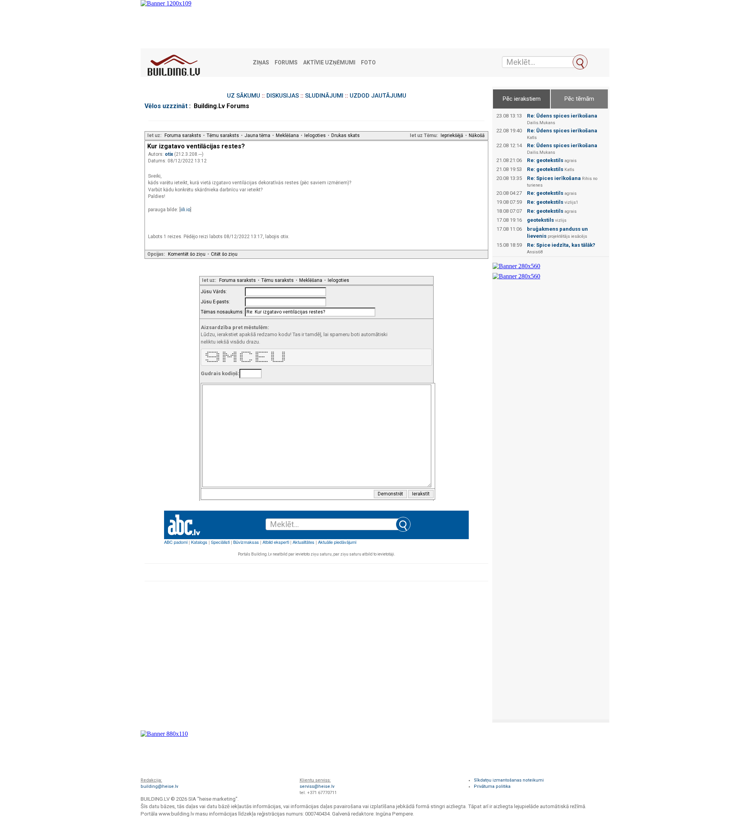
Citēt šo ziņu (224, 254)
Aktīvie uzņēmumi (329, 63)
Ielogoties (315, 135)
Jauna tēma (257, 135)
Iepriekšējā (452, 135)
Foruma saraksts (182, 135)
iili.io (185, 209)
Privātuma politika (492, 786)
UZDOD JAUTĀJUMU (378, 95)
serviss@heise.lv (317, 786)
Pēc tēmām (579, 98)
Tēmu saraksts (223, 135)
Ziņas (261, 63)
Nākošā (477, 135)
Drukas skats (345, 135)
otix (169, 154)
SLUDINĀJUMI (324, 95)
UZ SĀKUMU (243, 95)
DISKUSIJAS (282, 95)
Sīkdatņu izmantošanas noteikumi (509, 780)
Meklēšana (287, 135)
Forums (286, 63)
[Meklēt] (580, 62)
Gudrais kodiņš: (220, 373)
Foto (368, 63)
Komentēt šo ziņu (186, 254)
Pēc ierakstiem (522, 98)
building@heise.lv (159, 786)
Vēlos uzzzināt (166, 106)
